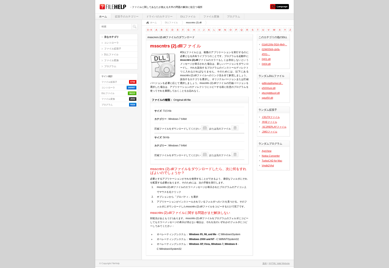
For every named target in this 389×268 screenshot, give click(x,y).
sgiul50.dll (267, 97)
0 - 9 (149, 30)
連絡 (264, 263)
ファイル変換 (211, 16)
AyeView (266, 151)
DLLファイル (188, 16)
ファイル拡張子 (112, 48)
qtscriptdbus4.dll (271, 93)
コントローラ (111, 42)
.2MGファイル (269, 131)
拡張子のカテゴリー (127, 16)
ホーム (103, 16)
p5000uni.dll (269, 88)
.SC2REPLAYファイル (274, 126)
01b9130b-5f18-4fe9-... (274, 44)
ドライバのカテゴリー (159, 16)
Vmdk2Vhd (268, 165)
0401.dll (266, 59)
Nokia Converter (271, 155)
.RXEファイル (269, 122)
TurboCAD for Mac (272, 160)
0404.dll (266, 64)
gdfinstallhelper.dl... (272, 83)
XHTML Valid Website (279, 263)
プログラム (233, 16)
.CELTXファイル (271, 117)
